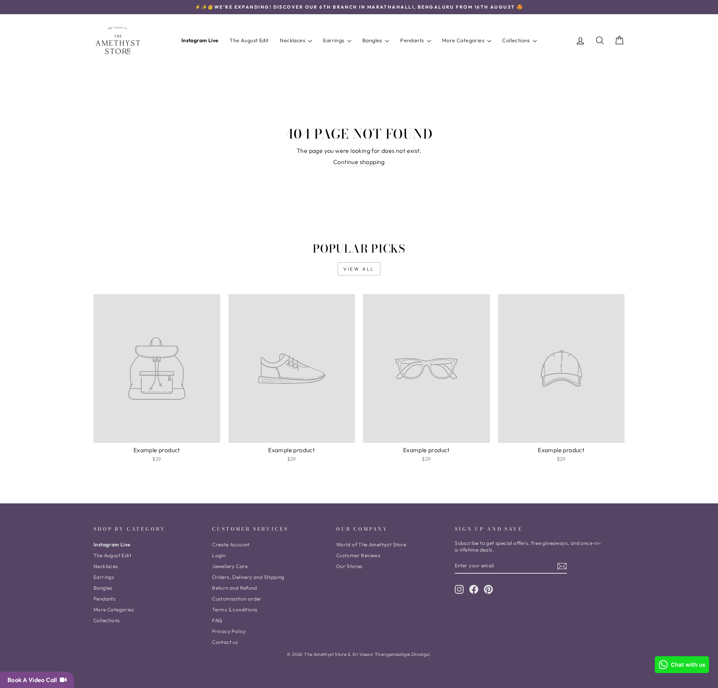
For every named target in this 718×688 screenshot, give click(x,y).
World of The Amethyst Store (371, 544)
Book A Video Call (33, 680)
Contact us (225, 642)
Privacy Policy (229, 631)
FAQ (217, 620)
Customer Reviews (358, 555)
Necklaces (293, 40)
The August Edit (249, 40)
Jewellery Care (230, 566)
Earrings (334, 40)
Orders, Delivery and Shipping (248, 577)
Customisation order (237, 598)
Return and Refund (234, 587)
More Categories (463, 40)
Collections (516, 40)
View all (359, 269)
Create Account (231, 544)
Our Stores (349, 566)
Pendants (412, 40)
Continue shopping (359, 162)
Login (218, 555)
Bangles (372, 40)
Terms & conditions (234, 609)
